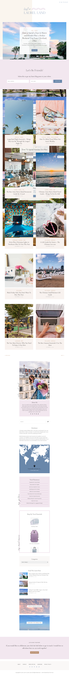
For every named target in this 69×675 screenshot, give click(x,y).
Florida (16, 189)
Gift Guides (19, 290)
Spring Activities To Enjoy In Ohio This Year (38, 582)
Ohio (32, 30)
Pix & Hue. (51, 672)
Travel (36, 30)
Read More (34, 50)
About (19, 664)
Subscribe (39, 664)
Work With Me (32, 664)
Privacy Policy (47, 664)
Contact (25, 664)
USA (23, 189)
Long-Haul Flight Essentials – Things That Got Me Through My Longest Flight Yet (19, 141)
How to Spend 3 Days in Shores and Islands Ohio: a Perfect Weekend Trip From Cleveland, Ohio (39, 574)
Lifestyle (53, 290)
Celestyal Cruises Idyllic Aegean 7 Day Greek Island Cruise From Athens (38, 590)
